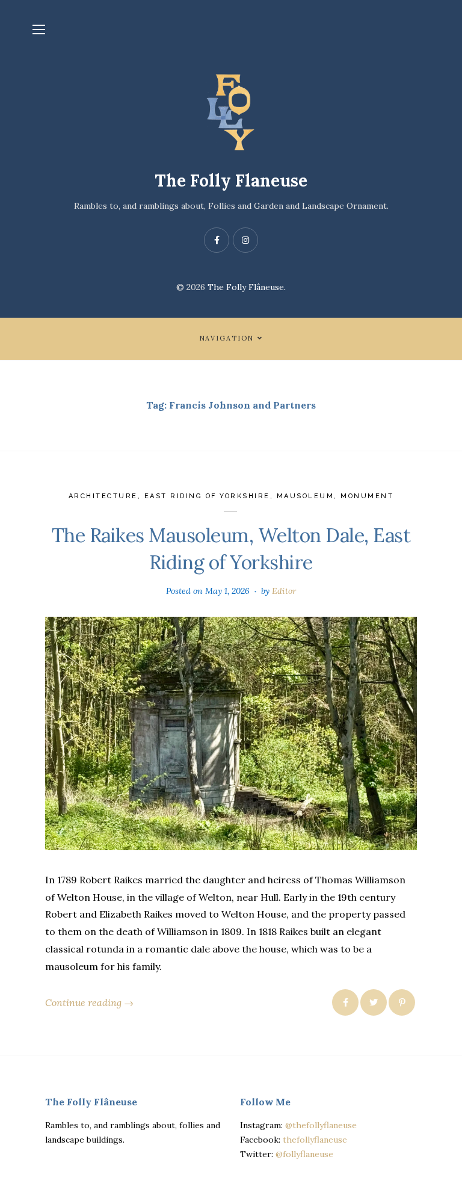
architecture (103, 496)
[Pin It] (402, 1002)
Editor (284, 590)
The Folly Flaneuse (231, 180)
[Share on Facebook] (345, 1002)
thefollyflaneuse (315, 1139)
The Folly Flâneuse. (247, 287)
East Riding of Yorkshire (207, 496)
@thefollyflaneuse (321, 1125)
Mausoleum (305, 496)
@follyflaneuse (304, 1154)
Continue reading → (89, 1002)
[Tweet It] (373, 1002)
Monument (366, 496)
